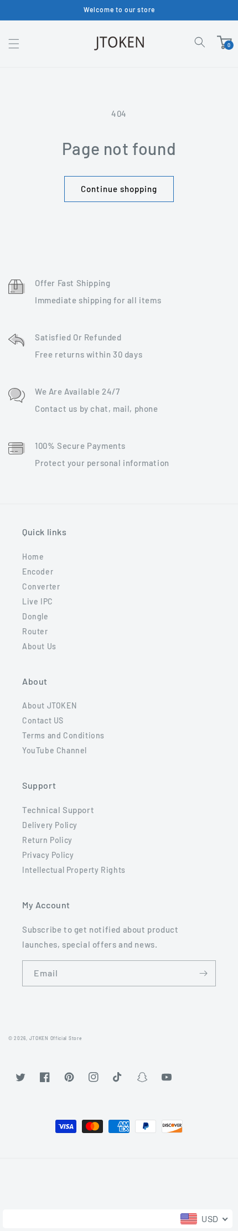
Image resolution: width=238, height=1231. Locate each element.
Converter (41, 586)
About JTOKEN (49, 705)
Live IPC (37, 601)
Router (35, 631)
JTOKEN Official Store (55, 1038)
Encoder (37, 571)
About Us (39, 646)
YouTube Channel (54, 750)
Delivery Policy (49, 825)
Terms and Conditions (63, 735)
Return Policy (47, 840)
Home (33, 556)
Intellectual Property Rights (74, 870)
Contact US (43, 720)
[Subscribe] (203, 973)
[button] (14, 44)
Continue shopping (119, 189)
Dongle (35, 616)
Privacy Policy (48, 855)
